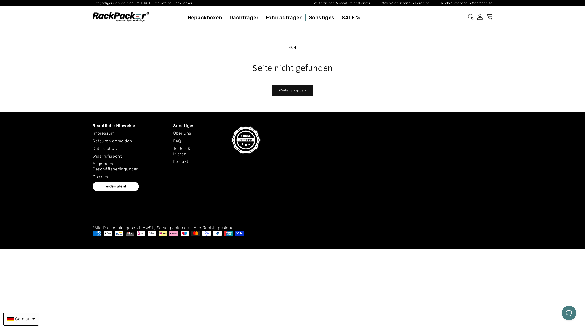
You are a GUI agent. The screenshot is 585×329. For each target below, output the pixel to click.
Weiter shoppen (292, 90)
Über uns (182, 133)
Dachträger (244, 17)
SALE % (351, 17)
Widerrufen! (116, 186)
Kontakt (180, 161)
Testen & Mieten (182, 151)
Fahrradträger (284, 17)
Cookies (100, 176)
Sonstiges (322, 17)
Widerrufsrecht (107, 156)
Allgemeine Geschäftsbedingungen (116, 166)
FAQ (177, 140)
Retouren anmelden (112, 140)
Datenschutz (105, 148)
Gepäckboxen (205, 17)
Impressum (104, 133)
